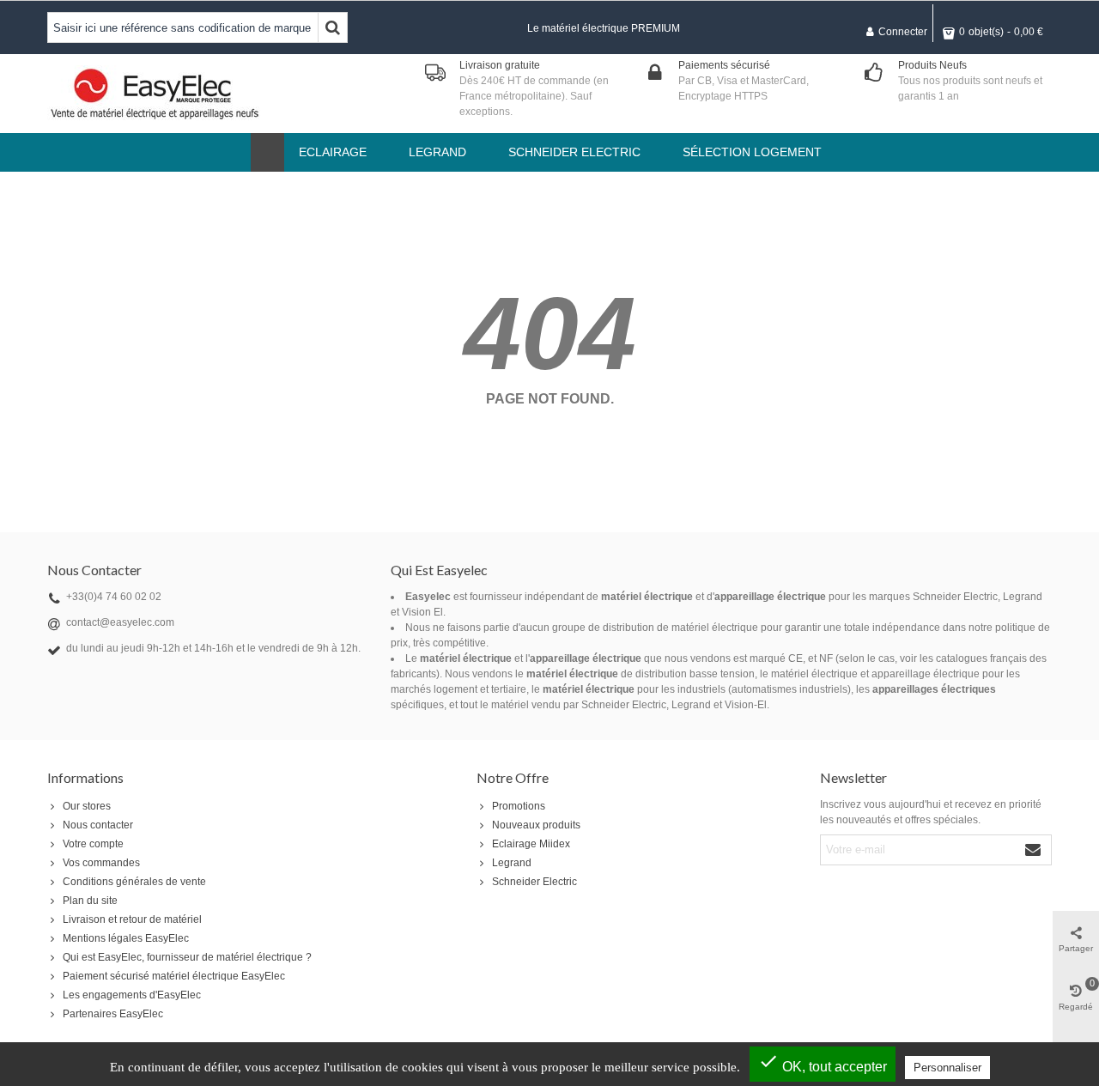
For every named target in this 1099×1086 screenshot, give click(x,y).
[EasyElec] (154, 93)
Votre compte (93, 844)
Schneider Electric (534, 882)
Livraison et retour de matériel (132, 919)
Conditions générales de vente (134, 882)
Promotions (518, 806)
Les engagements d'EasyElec (132, 995)
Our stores (87, 806)
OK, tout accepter (822, 1062)
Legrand (511, 863)
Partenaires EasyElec (113, 1014)
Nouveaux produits (536, 825)
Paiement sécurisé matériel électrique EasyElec (174, 976)
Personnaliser (947, 1067)
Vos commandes (101, 863)
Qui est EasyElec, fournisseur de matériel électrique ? (187, 957)
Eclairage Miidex (531, 844)
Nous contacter (98, 825)
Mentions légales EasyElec (126, 938)
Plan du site (90, 901)
